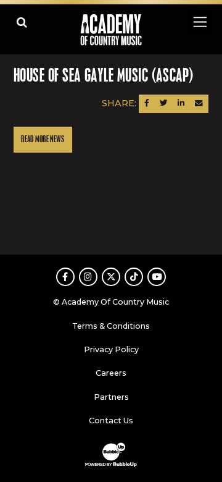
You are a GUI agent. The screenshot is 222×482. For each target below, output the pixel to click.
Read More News (42, 139)
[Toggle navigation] (199, 22)
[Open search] (22, 22)
